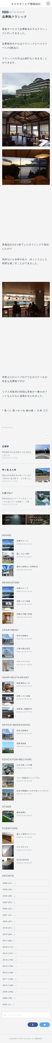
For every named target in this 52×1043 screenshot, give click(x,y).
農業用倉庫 (21, 743)
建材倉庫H (21, 812)
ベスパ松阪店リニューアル (28, 777)
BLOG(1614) (7, 427)
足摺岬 (5, 446)
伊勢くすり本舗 (23, 601)
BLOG (5, 12)
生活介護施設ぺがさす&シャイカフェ (33, 790)
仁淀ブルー (7, 492)
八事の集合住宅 (23, 648)
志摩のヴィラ (22, 540)
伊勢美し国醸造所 (24, 709)
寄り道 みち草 (9, 469)
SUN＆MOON (23, 859)
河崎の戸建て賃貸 (24, 614)
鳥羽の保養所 (22, 635)
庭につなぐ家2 (23, 553)
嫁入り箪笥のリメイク (26, 834)
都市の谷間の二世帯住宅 (27, 566)
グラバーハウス (23, 661)
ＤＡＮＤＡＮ (22, 847)
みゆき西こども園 (24, 765)
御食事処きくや (23, 683)
